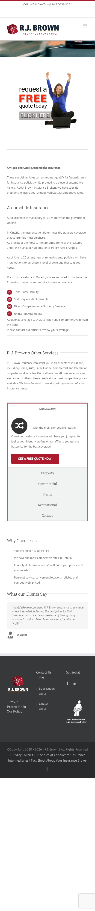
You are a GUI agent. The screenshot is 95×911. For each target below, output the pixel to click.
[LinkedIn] (74, 683)
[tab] (47, 409)
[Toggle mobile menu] (85, 25)
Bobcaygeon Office (47, 691)
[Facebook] (67, 683)
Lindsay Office (43, 706)
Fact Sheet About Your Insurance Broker (59, 760)
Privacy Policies (22, 755)
